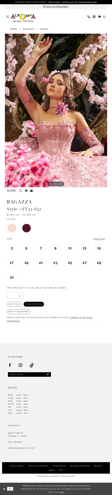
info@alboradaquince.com (21, 448)
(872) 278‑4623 (15, 442)
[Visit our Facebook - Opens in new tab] (10, 365)
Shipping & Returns (80, 466)
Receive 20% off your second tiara (79, 2)
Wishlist (98, 466)
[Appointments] (94, 16)
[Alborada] (23, 18)
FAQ (61, 470)
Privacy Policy (17, 466)
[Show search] (104, 16)
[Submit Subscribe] (47, 374)
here (61, 492)
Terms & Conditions (38, 466)
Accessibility (59, 466)
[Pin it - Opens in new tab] (26, 190)
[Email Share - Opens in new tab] (31, 190)
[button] (7, 16)
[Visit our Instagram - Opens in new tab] (21, 365)
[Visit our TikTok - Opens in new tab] (31, 365)
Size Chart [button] (99, 239)
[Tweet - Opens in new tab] (20, 190)
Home (13, 29)
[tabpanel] (56, 110)
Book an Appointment (18, 312)
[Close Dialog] (4, 488)
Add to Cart (13, 304)
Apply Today (54, 2)
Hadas (44, 29)
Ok (10, 489)
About (52, 470)
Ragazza (28, 29)
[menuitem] (7, 16)
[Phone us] (89, 16)
